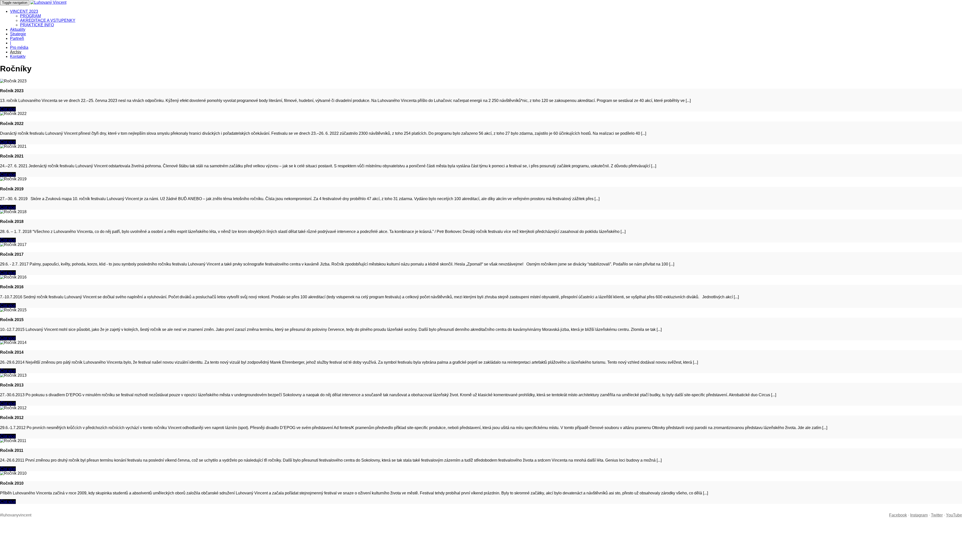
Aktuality (17, 29)
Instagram (919, 515)
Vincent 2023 (24, 11)
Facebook (898, 515)
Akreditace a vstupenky (47, 20)
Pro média (19, 47)
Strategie (18, 34)
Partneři (17, 38)
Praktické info (37, 25)
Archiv (15, 52)
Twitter (937, 515)
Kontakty (18, 56)
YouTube (954, 515)
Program (30, 16)
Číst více (8, 109)
